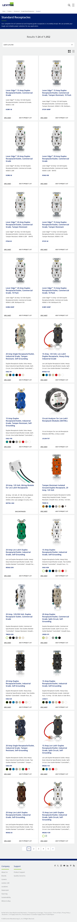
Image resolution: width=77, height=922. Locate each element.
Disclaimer (5, 914)
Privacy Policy (66, 913)
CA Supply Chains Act (15, 914)
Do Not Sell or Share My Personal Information (14, 913)
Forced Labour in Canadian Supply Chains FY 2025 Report (38, 914)
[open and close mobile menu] (73, 5)
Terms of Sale (57, 913)
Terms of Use (48, 913)
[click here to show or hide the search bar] (69, 5)
